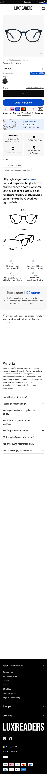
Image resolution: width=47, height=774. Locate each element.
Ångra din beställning (11, 697)
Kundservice (8, 672)
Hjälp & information (13, 665)
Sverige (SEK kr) (12, 747)
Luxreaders (13, 752)
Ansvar (5, 684)
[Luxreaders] (23, 8)
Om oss (6, 680)
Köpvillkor (7, 689)
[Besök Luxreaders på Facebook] (11, 739)
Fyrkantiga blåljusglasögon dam (17, 170)
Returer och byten (10, 676)
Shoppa (7, 706)
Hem (5, 60)
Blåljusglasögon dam (18, 60)
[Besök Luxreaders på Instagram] (5, 739)
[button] (37, 8)
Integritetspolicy (9, 693)
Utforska (7, 715)
